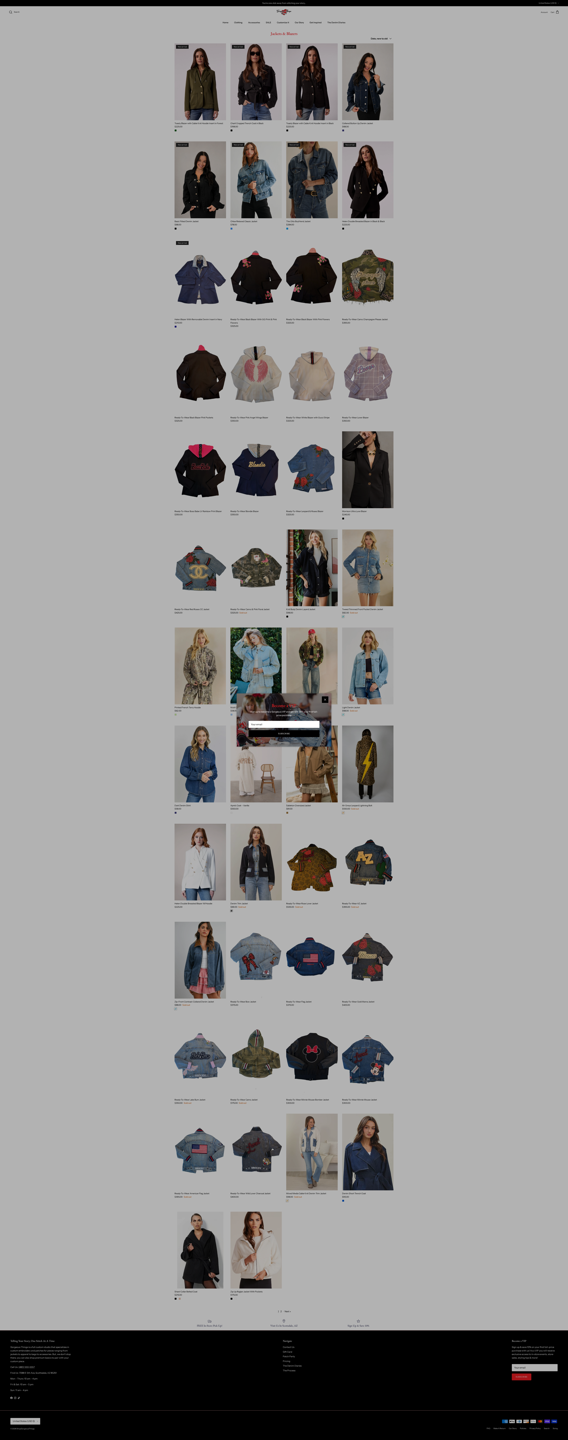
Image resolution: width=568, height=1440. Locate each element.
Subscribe (284, 733)
